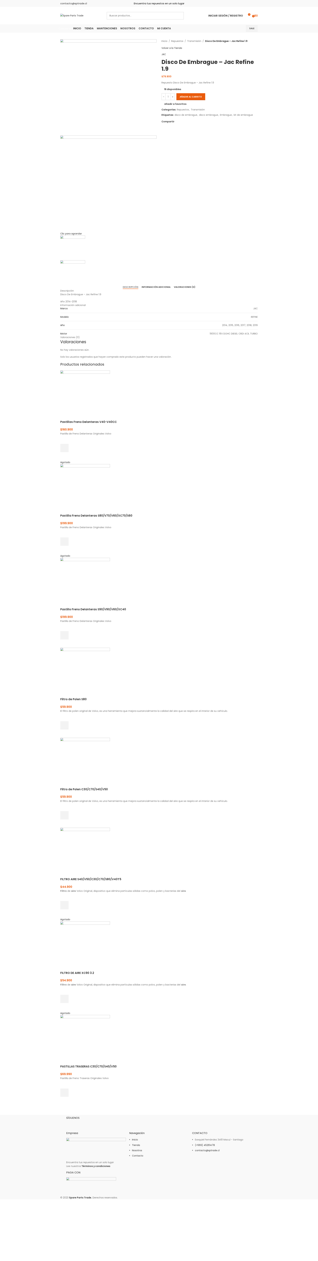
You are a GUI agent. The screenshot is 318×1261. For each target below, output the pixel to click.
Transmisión (194, 41)
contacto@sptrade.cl (73, 3)
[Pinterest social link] (184, 121)
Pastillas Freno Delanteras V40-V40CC (88, 422)
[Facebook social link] (243, 3)
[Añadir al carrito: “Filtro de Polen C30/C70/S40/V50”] (64, 815)
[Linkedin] (88, 1123)
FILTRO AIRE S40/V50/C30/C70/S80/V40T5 (90, 879)
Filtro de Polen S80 (73, 699)
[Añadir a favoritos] (64, 440)
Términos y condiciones (95, 1166)
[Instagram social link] (249, 3)
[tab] (130, 287)
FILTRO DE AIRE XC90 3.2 (77, 973)
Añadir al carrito (191, 96)
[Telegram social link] (191, 121)
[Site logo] (71, 15)
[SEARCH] (180, 16)
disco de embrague (186, 115)
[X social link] (180, 121)
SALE (251, 28)
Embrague (226, 115)
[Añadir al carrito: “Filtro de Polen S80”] (64, 725)
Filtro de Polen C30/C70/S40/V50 (84, 789)
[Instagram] (79, 1123)
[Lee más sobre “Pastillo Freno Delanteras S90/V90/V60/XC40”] (64, 635)
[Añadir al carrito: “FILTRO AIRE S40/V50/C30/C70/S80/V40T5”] (64, 905)
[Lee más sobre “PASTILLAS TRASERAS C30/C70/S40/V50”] (64, 1092)
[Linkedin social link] (255, 3)
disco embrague (208, 115)
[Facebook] (70, 1123)
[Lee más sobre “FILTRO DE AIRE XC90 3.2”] (64, 999)
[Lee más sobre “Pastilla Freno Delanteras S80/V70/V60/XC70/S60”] (64, 541)
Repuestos (177, 41)
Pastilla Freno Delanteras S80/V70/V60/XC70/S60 (96, 516)
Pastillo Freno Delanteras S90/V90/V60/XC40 (93, 609)
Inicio (164, 41)
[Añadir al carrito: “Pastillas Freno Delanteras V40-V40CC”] (64, 448)
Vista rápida (64, 456)
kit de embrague (243, 115)
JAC (163, 54)
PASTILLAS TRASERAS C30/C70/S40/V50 (88, 1066)
